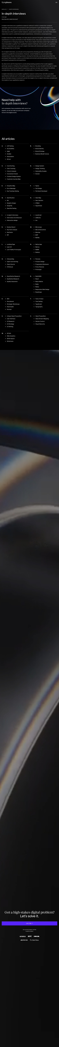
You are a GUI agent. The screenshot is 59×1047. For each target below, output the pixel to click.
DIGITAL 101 (4, 9)
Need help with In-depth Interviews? (10, 19)
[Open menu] (56, 2)
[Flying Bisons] (6, 2)
